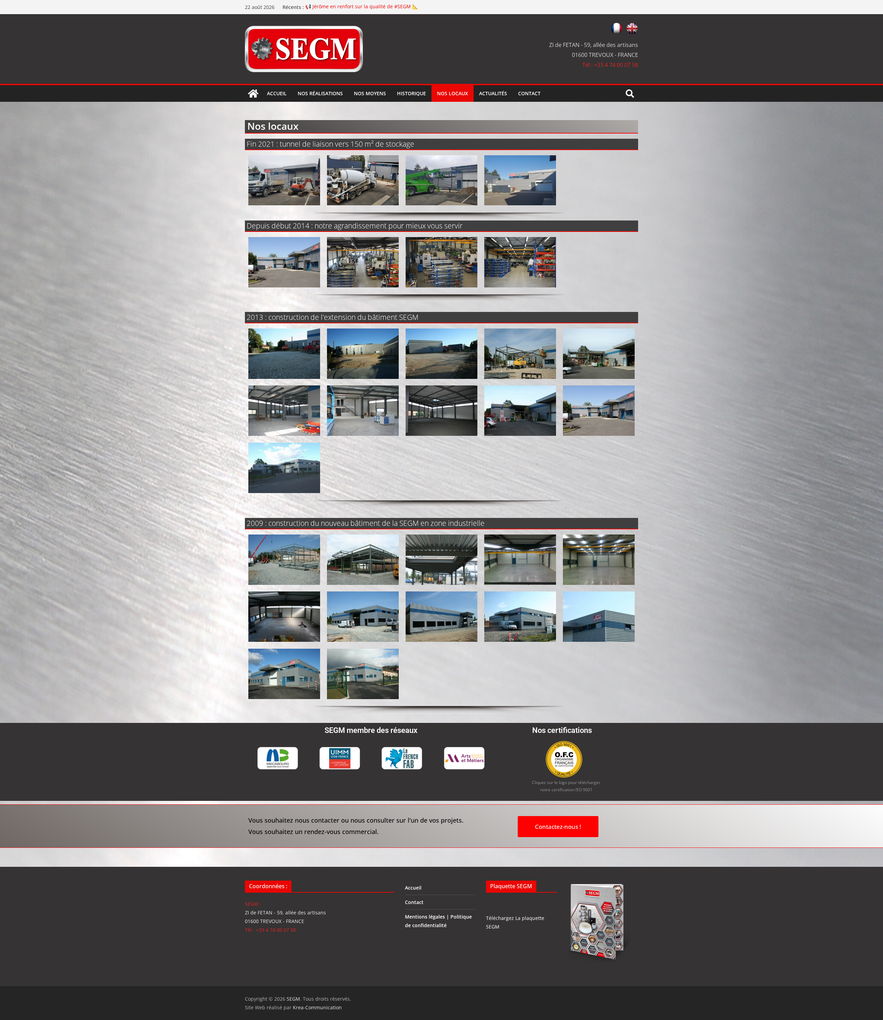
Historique (411, 93)
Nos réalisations (320, 93)
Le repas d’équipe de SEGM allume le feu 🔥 (356, 4)
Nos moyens (370, 93)
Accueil (277, 93)
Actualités (493, 93)
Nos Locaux (452, 93)
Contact (529, 93)
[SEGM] (253, 93)
